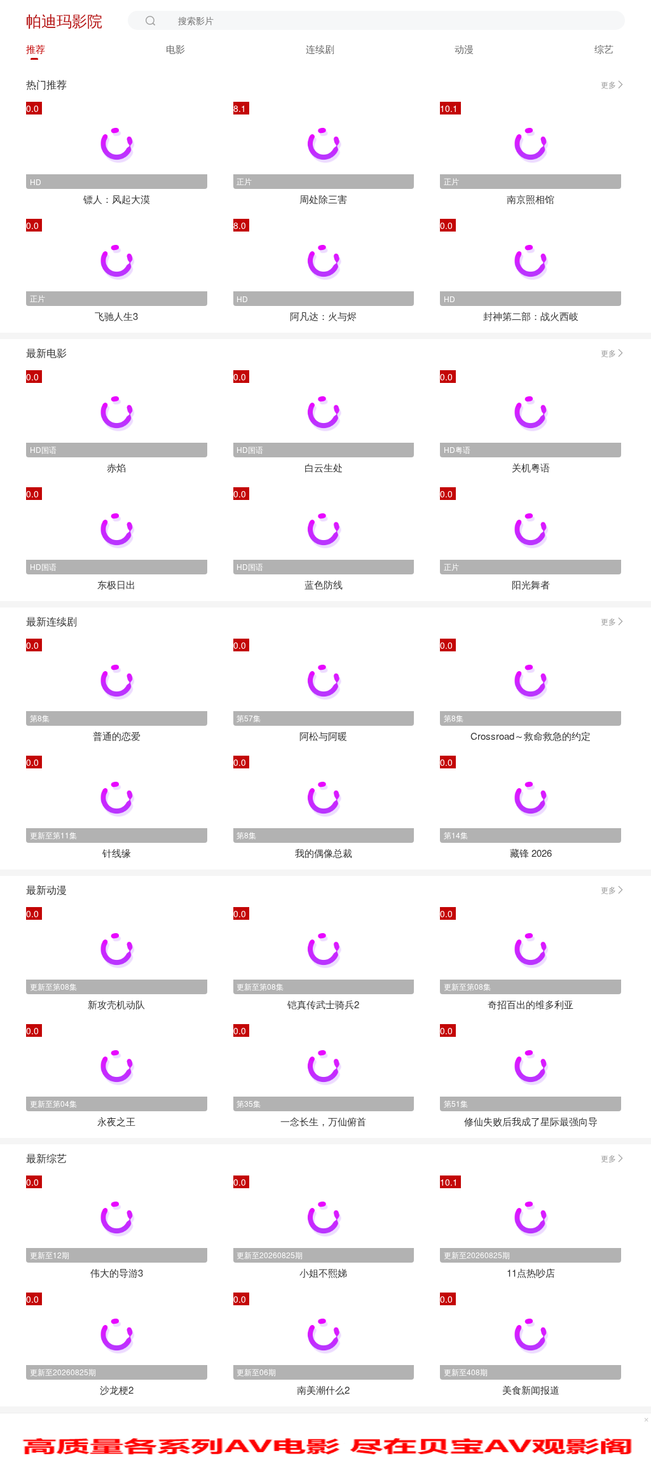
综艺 (603, 48)
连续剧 (320, 48)
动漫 (464, 48)
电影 (175, 48)
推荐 (35, 48)
